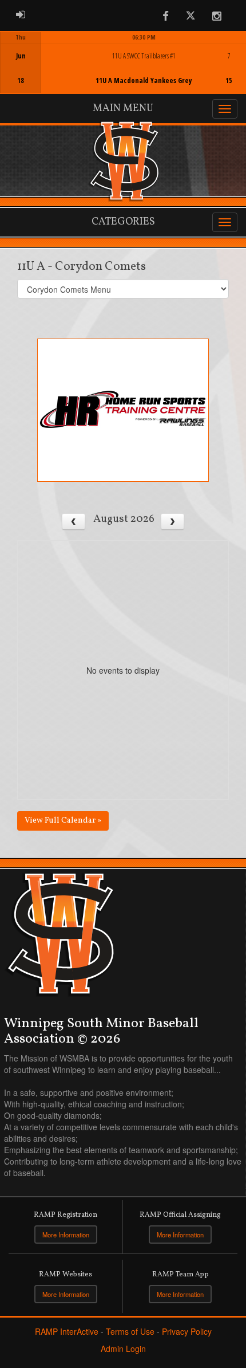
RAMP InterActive (66, 1331)
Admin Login (123, 1348)
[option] (123, 62)
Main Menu (123, 108)
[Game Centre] (123, 71)
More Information (65, 1234)
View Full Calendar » (63, 820)
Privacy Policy (187, 1331)
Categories (123, 222)
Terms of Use (130, 1331)
